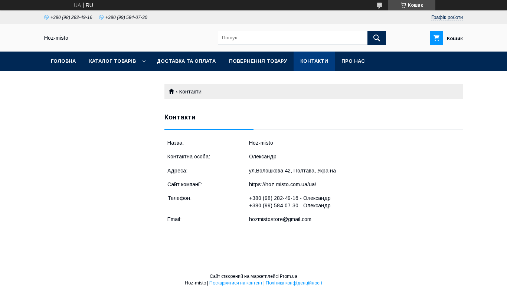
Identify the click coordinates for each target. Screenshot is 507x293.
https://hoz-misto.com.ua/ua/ (282, 184)
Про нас (353, 61)
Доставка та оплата (186, 61)
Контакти (314, 61)
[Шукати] (376, 38)
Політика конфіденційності (294, 283)
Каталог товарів (112, 61)
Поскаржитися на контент (235, 283)
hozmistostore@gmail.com (280, 219)
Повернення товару (258, 61)
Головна (63, 61)
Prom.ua (288, 276)
